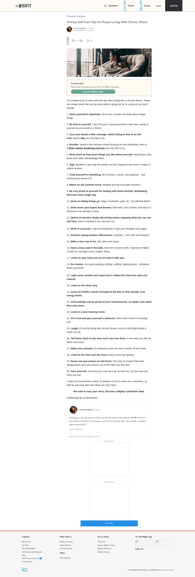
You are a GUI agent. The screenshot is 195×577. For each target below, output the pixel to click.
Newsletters (113, 5)
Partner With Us (65, 545)
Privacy (165, 570)
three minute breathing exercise (87, 148)
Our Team (25, 545)
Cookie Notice (27, 562)
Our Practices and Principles (32, 552)
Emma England (80, 28)
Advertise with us (66, 548)
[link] (23, 5)
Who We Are (26, 542)
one (83, 138)
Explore (131, 5)
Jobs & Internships (28, 548)
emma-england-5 (76, 429)
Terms (171, 570)
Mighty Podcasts (104, 552)
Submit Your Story (66, 542)
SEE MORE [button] (109, 523)
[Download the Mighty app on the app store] (145, 543)
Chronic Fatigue (76, 16)
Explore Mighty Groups (106, 545)
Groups (147, 5)
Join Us (174, 5)
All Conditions (65, 558)
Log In (158, 5)
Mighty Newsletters (105, 548)
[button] (91, 28)
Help (23, 555)
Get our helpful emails (93, 91)
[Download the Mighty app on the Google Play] (166, 543)
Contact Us (101, 542)
